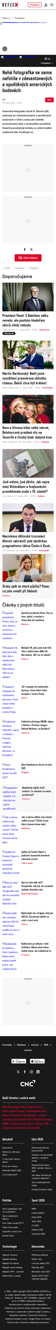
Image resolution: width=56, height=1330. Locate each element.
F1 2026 (35, 1225)
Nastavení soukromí (18, 1315)
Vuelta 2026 (34, 1127)
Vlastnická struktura (37, 1315)
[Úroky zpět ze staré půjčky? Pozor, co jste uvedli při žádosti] (27, 568)
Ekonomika (38, 1246)
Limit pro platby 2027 (41, 1263)
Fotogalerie (19, 18)
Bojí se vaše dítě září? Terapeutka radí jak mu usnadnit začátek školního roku (37, 886)
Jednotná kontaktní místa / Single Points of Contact (27, 1319)
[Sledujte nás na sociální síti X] (18, 1071)
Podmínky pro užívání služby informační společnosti (27, 1308)
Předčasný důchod (40, 1255)
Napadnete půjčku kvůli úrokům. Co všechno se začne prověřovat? (36, 791)
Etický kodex (13, 1322)
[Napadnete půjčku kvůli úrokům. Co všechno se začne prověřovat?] (11, 798)
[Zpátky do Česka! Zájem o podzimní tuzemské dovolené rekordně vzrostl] (11, 862)
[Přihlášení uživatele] (46, 5)
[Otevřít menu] (52, 5)
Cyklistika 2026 (38, 1234)
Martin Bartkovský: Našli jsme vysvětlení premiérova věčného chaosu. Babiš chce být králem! (24, 378)
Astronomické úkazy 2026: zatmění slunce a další (42, 1168)
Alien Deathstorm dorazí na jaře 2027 (36, 766)
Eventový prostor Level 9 (22, 1123)
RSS (46, 1045)
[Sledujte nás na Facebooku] (24, 1071)
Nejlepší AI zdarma (10, 1263)
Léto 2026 (37, 1139)
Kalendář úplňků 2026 (11, 1170)
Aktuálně (7, 1139)
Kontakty (7, 1045)
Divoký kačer (8, 1236)
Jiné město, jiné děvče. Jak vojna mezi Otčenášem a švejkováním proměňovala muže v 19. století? (25, 487)
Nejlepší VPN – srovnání (13, 1272)
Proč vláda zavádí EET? (13, 1223)
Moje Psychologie (10, 1106)
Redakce (21, 1045)
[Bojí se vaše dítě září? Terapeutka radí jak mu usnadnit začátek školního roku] (11, 893)
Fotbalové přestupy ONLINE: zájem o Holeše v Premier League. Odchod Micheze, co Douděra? (37, 725)
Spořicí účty (37, 1259)
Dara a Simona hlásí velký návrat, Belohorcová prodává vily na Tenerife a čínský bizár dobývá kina (27, 432)
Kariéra (28, 1050)
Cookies (45, 1312)
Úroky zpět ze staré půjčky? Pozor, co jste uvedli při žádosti (26, 588)
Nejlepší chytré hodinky (12, 1267)
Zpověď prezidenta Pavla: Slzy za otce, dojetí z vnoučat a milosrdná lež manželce (37, 616)
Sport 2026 (38, 1200)
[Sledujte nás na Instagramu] (31, 1071)
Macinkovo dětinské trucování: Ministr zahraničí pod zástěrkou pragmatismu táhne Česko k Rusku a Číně (27, 541)
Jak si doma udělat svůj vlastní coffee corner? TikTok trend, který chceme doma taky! (36, 820)
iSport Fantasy (18, 1111)
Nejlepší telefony (9, 1259)
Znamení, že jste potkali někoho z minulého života (42, 1158)
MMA (34, 1209)
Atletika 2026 (37, 1230)
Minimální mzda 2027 (41, 1272)
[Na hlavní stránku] (10, 4)
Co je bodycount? (9, 1175)
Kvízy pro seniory (10, 1166)
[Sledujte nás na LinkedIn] (38, 1071)
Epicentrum (7, 1148)
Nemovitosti (16, 1115)
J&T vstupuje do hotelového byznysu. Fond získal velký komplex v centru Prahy (34, 690)
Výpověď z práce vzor (12, 1231)
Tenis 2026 (36, 1221)
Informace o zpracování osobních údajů (23, 1312)
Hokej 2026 (36, 1217)
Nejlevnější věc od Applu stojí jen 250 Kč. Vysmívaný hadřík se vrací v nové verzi (37, 916)
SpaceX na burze (9, 1255)
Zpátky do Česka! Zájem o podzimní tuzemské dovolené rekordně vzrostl (35, 855)
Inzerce (35, 1045)
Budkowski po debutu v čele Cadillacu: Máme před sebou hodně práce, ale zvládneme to (36, 947)
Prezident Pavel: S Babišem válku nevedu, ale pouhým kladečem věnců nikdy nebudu (25, 320)
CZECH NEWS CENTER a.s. (39, 1291)
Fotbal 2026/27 (38, 1213)
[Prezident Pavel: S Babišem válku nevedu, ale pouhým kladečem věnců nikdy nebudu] (28, 297)
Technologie (9, 1246)
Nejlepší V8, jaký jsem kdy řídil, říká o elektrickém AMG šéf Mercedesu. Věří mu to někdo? (36, 651)
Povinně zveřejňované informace (34, 1322)
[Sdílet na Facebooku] (24, 249)
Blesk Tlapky (27, 1106)
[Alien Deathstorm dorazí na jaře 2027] (11, 771)
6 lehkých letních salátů (42, 1189)
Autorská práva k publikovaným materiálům (27, 1304)
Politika (6, 1200)
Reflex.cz (6, 18)
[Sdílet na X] (31, 249)
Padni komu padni (10, 1227)
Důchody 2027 (38, 1267)
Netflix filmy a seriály (11, 1276)
